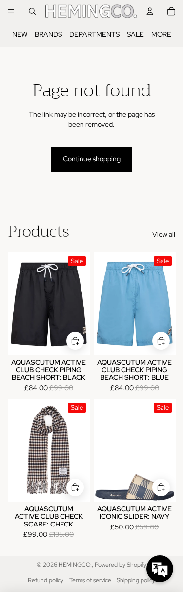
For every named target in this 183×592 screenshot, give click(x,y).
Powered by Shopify (120, 565)
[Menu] (11, 11)
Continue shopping (92, 158)
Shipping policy (136, 580)
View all (163, 234)
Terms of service (90, 580)
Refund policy (45, 580)
